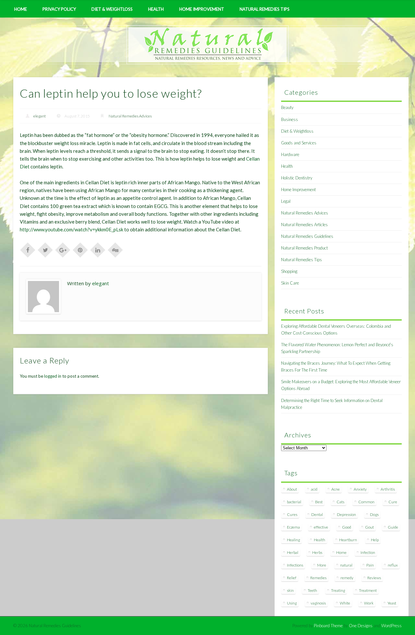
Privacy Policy (59, 9)
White (345, 603)
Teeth (312, 590)
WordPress (391, 625)
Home (20, 9)
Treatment (368, 590)
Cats (340, 501)
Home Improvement (201, 9)
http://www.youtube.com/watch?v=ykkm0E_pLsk (71, 229)
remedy (346, 577)
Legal (285, 201)
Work (369, 603)
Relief (291, 577)
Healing (293, 539)
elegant (39, 116)
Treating (338, 590)
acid (314, 489)
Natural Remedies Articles (304, 224)
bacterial (294, 501)
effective (321, 527)
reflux (393, 565)
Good (346, 527)
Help (375, 539)
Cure (392, 501)
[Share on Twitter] (45, 249)
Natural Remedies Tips (265, 9)
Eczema (293, 527)
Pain (370, 565)
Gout (369, 527)
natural (346, 565)
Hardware (290, 154)
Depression (346, 514)
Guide (393, 527)
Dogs (374, 514)
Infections (295, 565)
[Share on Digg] (115, 249)
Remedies (318, 577)
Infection (368, 552)
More (321, 565)
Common (366, 501)
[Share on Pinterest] (80, 249)
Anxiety (360, 489)
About (292, 489)
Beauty (287, 107)
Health (156, 9)
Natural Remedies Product (304, 247)
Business (289, 119)
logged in (52, 376)
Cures (292, 514)
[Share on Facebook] (27, 249)
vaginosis (318, 603)
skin (290, 590)
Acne (335, 489)
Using (292, 603)
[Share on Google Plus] (62, 249)
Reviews (374, 577)
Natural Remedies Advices (130, 116)
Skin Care (290, 283)
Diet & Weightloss (112, 9)
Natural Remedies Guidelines (307, 236)
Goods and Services (298, 142)
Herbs (317, 552)
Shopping (289, 271)
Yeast (391, 603)
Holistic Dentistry (296, 177)
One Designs (361, 625)
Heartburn (348, 539)
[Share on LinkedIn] (97, 249)
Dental (317, 514)
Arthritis (388, 489)
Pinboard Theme (328, 625)
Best (319, 501)
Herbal (292, 552)
